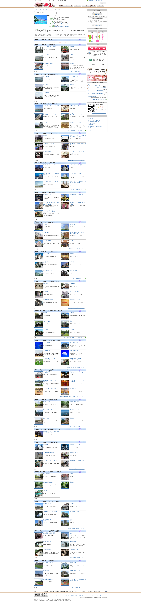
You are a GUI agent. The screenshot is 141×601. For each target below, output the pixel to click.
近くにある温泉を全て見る (79, 278)
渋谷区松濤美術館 (48, 299)
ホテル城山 (46, 253)
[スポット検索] (77, 6)
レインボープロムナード (49, 46)
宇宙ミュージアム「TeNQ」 (77, 372)
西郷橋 (71, 473)
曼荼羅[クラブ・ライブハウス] (51, 460)
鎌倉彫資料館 (73, 541)
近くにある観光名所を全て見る (78, 71)
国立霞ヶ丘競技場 (48, 579)
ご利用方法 (90, 0)
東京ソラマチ (73, 63)
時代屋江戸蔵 (46, 372)
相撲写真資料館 (47, 549)
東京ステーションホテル (49, 165)
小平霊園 (72, 329)
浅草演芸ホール (74, 452)
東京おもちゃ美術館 (75, 299)
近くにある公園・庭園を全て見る (77, 426)
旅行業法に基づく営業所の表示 (95, 126)
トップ (35, 10)
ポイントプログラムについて (94, 120)
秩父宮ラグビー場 (48, 562)
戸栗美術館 (72, 283)
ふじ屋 (71, 240)
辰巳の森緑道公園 (74, 401)
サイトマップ (99, 0)
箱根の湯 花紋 (74, 270)
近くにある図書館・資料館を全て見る (76, 557)
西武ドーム (46, 84)
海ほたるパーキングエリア (50, 114)
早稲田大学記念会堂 (75, 570)
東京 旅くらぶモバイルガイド (99, 113)
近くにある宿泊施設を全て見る (78, 189)
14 (99, 36)
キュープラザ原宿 (48, 240)
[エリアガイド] (100, 6)
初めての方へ (91, 118)
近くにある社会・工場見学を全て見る (76, 528)
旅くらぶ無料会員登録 (97, 25)
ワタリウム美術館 (74, 291)
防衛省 (71, 520)
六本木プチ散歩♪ (92, 96)
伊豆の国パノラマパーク (76, 410)
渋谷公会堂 (46, 76)
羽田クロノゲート (48, 503)
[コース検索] (70, 6)
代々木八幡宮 (46, 321)
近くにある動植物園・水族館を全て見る (76, 367)
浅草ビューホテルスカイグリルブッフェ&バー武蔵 (78, 182)
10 (89, 36)
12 (92, 36)
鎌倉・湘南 (50, 10)
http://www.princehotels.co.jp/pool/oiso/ (62, 23)
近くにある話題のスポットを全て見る (76, 130)
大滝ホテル (46, 262)
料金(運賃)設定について (93, 121)
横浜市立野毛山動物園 (75, 359)
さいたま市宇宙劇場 (48, 452)
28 (99, 39)
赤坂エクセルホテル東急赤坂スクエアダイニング (51, 432)
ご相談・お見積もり (97, 48)
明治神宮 (72, 312)
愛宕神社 (72, 321)
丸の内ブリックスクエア (76, 114)
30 (102, 39)
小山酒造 (72, 503)
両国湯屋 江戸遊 (48, 194)
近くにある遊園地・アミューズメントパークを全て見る (72, 396)
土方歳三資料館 (74, 549)
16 (102, 36)
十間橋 (71, 54)
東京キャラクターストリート (77, 122)
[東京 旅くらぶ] (44, 5)
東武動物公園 (46, 350)
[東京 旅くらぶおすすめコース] (62, 6)
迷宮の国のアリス (48, 151)
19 (92, 37)
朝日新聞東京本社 (74, 511)
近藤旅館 (72, 253)
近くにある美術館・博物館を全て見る (76, 308)
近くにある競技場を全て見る (78, 587)
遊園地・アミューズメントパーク (62, 26)
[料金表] (85, 6)
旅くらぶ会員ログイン (97, 14)
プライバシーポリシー (93, 129)
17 (89, 37)
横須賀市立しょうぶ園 (49, 359)
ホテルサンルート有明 (75, 173)
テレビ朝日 (46, 54)
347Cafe (45, 490)
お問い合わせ (91, 124)
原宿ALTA (46, 232)
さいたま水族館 (74, 342)
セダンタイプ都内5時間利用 (95, 85)
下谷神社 (45, 312)
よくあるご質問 (91, 123)
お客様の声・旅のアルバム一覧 (99, 99)
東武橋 (45, 122)
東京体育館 (46, 570)
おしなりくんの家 (48, 63)
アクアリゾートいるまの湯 (76, 194)
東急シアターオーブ (75, 444)
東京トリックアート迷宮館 (50, 388)
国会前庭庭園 (46, 401)
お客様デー (93, 41)
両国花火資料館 (47, 541)
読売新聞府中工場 (48, 520)
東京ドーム (72, 84)
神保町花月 (46, 444)
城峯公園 (72, 418)
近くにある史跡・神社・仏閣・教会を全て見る (74, 337)
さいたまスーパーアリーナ (76, 76)
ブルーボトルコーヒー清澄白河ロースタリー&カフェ (78, 136)
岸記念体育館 (73, 562)
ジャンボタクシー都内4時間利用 (96, 93)
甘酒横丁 (72, 482)
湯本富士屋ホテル (48, 270)
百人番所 (45, 329)
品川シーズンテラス (75, 224)
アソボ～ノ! (73, 388)
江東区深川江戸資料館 (49, 533)
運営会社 (90, 127)
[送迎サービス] (92, 6)
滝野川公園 (46, 418)
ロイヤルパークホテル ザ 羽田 (51, 181)
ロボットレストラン (48, 143)
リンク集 (90, 130)
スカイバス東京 (74, 46)
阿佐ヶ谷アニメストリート (76, 105)
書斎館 (45, 135)
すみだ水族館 (46, 342)
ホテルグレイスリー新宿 (76, 165)
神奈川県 (45, 10)
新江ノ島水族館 (74, 350)
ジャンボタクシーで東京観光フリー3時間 (98, 90)
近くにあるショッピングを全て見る (77, 248)
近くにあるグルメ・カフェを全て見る (76, 160)
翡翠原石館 (46, 291)
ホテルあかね (73, 262)
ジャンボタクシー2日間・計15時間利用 (97, 88)
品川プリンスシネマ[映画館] (77, 460)
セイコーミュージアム (75, 533)
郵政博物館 (46, 283)
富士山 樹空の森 (47, 410)
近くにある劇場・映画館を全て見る (77, 469)
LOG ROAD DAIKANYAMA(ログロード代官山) (77, 233)
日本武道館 (46, 92)
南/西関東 (40, 10)
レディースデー (102, 41)
